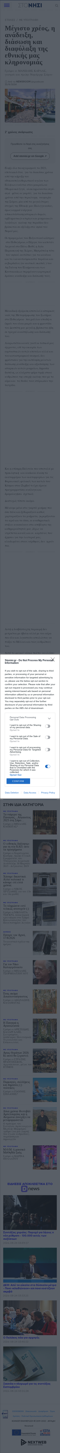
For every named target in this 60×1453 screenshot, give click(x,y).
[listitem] (30, 718)
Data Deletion (12, 792)
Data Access (30, 792)
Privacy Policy (48, 792)
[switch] (47, 726)
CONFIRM (18, 781)
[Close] (54, 660)
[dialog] (30, 726)
